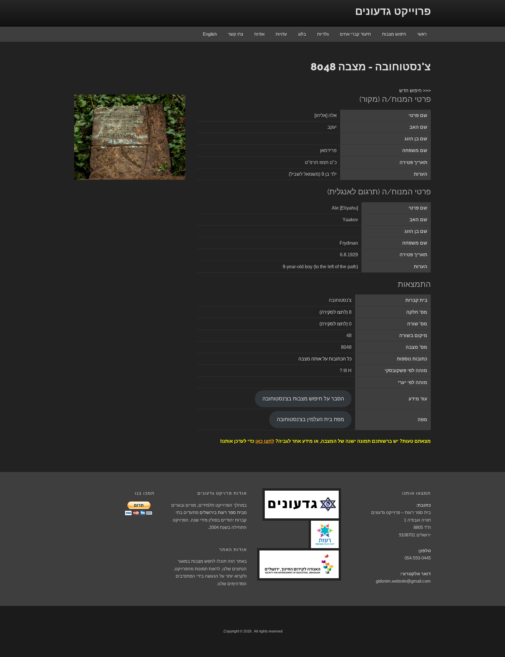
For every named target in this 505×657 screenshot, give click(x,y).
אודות (259, 34)
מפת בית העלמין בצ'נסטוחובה (310, 419)
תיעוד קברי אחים (355, 34)
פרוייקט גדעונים (393, 11)
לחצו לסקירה (333, 312)
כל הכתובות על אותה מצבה (325, 358)
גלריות (323, 34)
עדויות (281, 34)
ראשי (422, 34)
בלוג (302, 34)
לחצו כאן (264, 441)
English (210, 34)
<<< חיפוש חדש (415, 90)
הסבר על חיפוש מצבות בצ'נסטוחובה (303, 399)
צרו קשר (235, 34)
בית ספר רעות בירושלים (222, 512)
